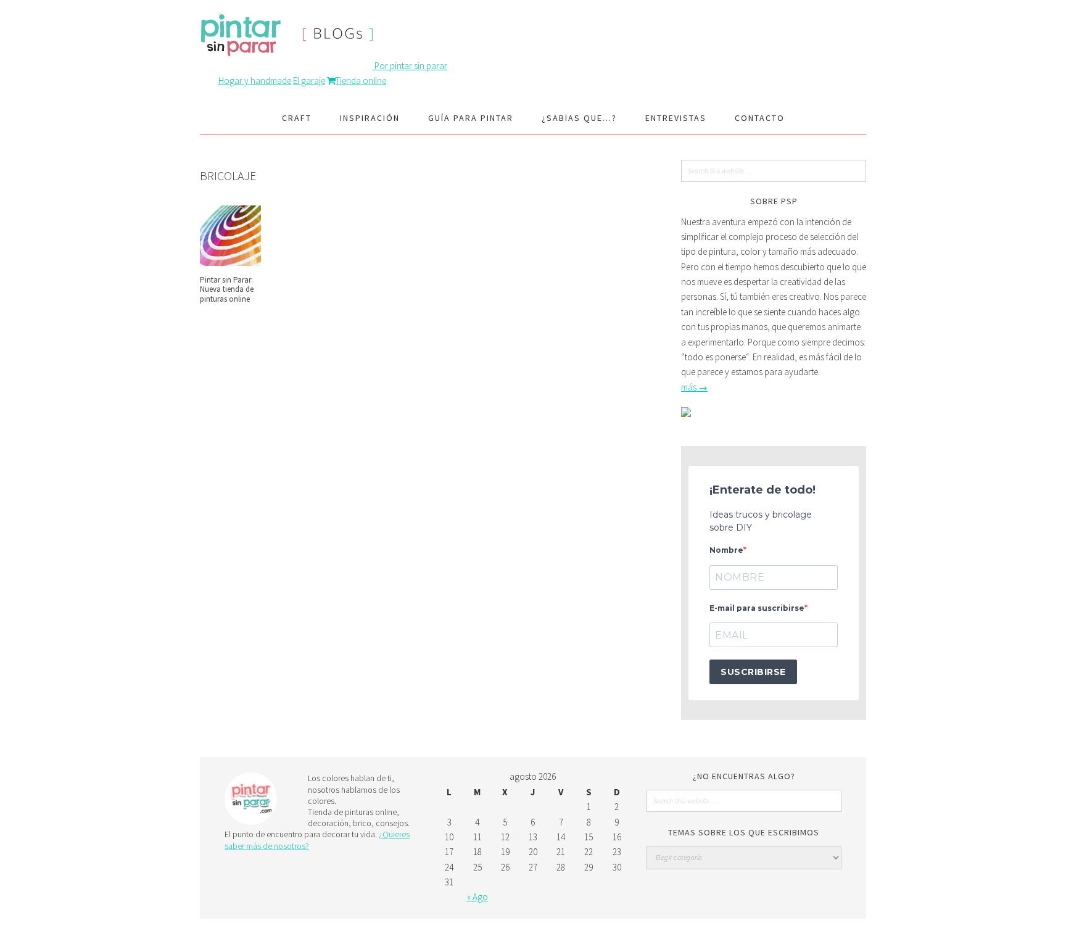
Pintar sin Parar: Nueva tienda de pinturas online (227, 289)
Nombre (726, 550)
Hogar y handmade (254, 80)
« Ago (477, 897)
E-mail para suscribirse (756, 608)
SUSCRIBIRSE (753, 671)
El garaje (309, 80)
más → (694, 387)
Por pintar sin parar (410, 66)
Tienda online (361, 80)
